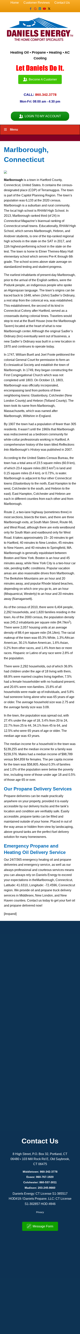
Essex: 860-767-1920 (40, 1176)
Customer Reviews (36, 2)
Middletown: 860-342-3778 (40, 1171)
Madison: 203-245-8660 (40, 1187)
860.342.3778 (46, 95)
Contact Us (62, 2)
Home (14, 2)
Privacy (40, 1212)
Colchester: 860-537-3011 (40, 1182)
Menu (14, 129)
